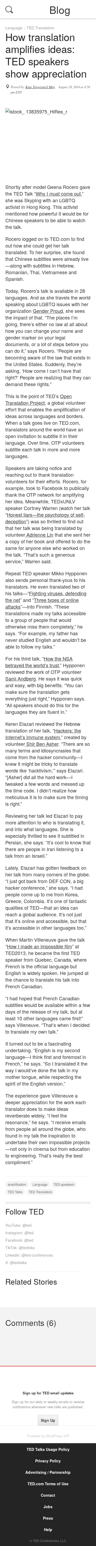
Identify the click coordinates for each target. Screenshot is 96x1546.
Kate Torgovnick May (40, 86)
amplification (17, 1184)
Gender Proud (48, 310)
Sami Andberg (20, 678)
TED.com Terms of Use (48, 1483)
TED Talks (15, 1191)
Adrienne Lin (39, 534)
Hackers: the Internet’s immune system (43, 733)
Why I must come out (58, 193)
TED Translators (40, 27)
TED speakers (64, 1184)
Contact (48, 1495)
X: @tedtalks (16, 1262)
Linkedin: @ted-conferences (29, 1255)
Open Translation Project (38, 399)
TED (48, 1378)
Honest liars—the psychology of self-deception (45, 518)
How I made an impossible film (39, 946)
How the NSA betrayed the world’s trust (39, 662)
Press (48, 1518)
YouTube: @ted (18, 1225)
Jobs (48, 1506)
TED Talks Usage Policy (48, 1449)
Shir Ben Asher (41, 743)
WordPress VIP (57, 1435)
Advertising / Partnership (48, 1472)
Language (13, 27)
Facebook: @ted (19, 1240)
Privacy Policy (48, 1460)
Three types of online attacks (42, 603)
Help (48, 1529)
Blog (48, 9)
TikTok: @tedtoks (20, 1247)
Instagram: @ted (19, 1232)
